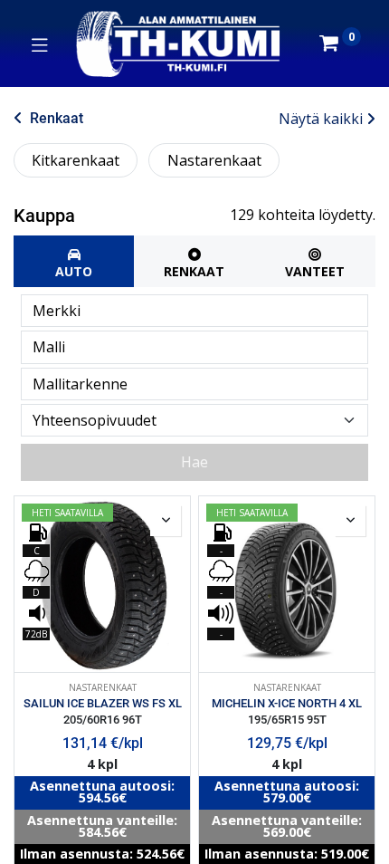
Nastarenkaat (214, 160)
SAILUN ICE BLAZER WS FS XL (103, 703)
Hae (194, 462)
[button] (165, 520)
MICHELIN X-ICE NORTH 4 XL (287, 703)
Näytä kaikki (321, 119)
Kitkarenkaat (75, 160)
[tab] (74, 261)
